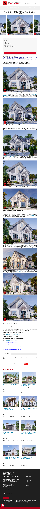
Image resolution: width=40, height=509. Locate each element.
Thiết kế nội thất (25, 57)
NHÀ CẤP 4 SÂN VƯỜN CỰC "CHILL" (10, 384)
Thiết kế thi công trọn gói (29, 501)
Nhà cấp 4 (27, 481)
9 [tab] (24, 35)
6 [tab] (21, 35)
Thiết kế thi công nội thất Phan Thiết (9, 500)
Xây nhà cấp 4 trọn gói (11, 501)
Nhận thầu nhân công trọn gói (20, 58)
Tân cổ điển (27, 485)
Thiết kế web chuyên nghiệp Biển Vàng (30, 507)
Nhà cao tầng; (16, 57)
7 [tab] (22, 35)
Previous (3, 25)
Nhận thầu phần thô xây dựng (9, 58)
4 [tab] (19, 35)
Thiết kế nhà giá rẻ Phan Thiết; (8, 59)
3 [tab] (18, 35)
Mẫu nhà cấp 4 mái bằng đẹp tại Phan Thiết (10, 433)
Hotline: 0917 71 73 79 (20, 52)
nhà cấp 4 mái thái (33, 215)
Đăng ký (5, 498)
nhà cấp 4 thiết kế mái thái (9, 156)
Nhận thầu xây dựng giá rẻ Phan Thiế (11, 60)
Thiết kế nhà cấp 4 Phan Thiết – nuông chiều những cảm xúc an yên (10, 409)
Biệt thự (20, 57)
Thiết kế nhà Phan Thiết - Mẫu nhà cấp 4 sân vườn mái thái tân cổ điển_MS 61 (11, 458)
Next (36, 25)
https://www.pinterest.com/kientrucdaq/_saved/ (14, 346)
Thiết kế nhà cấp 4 (7, 57)
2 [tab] (17, 35)
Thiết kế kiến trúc (28, 476)
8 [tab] (23, 35)
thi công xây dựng (9, 211)
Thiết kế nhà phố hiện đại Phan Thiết (21, 500)
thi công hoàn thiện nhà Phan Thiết (13, 503)
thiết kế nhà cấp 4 (19, 271)
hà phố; (12, 57)
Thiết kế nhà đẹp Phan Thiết (20, 501)
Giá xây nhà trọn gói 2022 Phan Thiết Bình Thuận (23, 502)
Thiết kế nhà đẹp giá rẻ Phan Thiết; (20, 59)
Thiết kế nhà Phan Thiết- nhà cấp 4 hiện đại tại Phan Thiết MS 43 (28, 458)
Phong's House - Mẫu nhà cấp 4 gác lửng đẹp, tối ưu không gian (28, 385)
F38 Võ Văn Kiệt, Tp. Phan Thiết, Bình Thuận (13, 334)
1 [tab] (16, 35)
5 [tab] (20, 35)
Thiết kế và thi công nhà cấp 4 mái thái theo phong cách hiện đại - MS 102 (28, 433)
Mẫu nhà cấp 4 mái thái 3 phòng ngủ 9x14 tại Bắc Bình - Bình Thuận (29, 409)
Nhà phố (27, 479)
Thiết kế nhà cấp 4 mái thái (13, 245)
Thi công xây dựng (29, 482)
